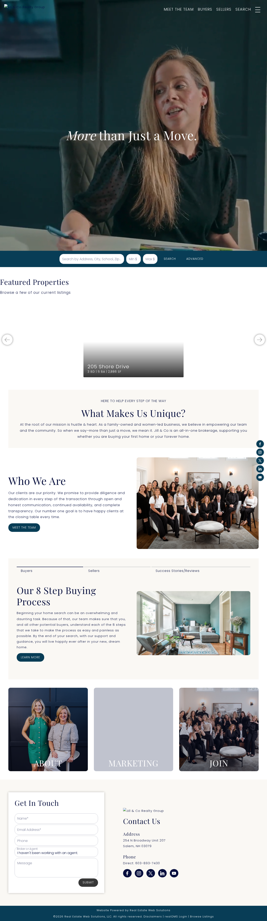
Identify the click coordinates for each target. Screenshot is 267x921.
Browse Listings (202, 916)
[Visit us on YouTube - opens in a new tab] (260, 477)
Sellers (223, 9)
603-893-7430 (147, 863)
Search (243, 9)
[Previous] (7, 339)
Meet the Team (179, 9)
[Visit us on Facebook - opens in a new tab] (260, 444)
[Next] (259, 339)
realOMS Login (176, 916)
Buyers (205, 9)
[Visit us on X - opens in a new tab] (260, 460)
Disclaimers (153, 916)
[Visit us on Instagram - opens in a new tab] (260, 452)
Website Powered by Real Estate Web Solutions (133, 910)
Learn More (30, 657)
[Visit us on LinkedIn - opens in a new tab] (260, 469)
